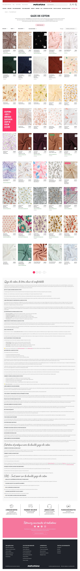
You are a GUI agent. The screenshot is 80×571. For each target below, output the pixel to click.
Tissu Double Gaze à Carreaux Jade (52, 262)
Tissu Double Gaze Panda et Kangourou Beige (21, 51)
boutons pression (21, 348)
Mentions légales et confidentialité (67, 566)
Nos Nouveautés (26, 547)
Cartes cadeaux (8, 551)
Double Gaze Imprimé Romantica (36, 127)
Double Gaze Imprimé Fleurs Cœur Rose (52, 127)
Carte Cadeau (18, 4)
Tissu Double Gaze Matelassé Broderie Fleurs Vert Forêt (6, 76)
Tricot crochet (25, 560)
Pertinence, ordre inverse (70, 28)
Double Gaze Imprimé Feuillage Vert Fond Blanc (52, 180)
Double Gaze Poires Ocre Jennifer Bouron (52, 234)
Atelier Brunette (51, 463)
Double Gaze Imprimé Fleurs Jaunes (66, 103)
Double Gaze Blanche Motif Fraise (5, 206)
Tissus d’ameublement (27, 551)
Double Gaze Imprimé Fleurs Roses (51, 103)
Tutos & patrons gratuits (27, 554)
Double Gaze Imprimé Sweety (21, 127)
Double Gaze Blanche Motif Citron (20, 206)
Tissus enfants (25, 556)
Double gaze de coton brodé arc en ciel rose (52, 51)
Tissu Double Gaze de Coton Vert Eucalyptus (21, 263)
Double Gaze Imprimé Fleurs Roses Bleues (36, 180)
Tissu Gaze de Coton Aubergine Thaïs (37, 152)
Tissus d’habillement (27, 552)
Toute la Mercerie (26, 549)
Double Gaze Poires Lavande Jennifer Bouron (37, 234)
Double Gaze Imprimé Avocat (37, 103)
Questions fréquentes (10, 547)
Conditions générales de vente (54, 566)
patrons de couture (70, 464)
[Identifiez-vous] (70, 4)
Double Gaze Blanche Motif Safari (51, 206)
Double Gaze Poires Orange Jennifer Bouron (67, 234)
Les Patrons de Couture (27, 558)
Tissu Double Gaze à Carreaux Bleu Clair (67, 263)
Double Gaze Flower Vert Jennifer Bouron (21, 234)
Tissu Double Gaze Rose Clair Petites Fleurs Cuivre (6, 51)
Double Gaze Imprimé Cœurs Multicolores (67, 75)
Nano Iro (64, 463)
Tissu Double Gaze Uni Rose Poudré (37, 262)
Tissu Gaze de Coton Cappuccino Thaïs (21, 152)
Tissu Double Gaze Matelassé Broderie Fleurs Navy (21, 76)
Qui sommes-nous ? (43, 547)
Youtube (58, 549)
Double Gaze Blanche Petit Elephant (36, 206)
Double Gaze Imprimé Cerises (21, 103)
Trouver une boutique (44, 549)
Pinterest (59, 552)
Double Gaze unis (40, 25)
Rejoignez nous (43, 554)
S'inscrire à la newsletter (39, 533)
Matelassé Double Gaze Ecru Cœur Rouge (6, 234)
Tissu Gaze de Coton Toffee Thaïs (52, 152)
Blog (13, 4)
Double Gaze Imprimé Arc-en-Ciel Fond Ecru (21, 180)
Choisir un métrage (9, 554)
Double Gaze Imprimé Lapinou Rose (66, 127)
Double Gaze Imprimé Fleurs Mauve (5, 152)
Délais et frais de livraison (10, 549)
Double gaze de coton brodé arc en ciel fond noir (37, 51)
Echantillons (8, 556)
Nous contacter (25, 4)
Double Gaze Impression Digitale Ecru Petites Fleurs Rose (66, 181)
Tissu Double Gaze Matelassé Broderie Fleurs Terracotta (52, 76)
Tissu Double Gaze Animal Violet (6, 180)
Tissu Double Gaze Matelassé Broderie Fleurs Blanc (37, 76)
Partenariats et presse (44, 552)
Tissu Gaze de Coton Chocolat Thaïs (67, 152)
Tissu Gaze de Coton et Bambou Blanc (6, 263)
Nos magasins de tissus (7, 4)
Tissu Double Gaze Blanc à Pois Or (67, 51)
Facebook (59, 551)
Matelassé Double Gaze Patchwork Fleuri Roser (67, 206)
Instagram (59, 547)
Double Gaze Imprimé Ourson (6, 103)
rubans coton (30, 348)
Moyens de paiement (9, 552)
